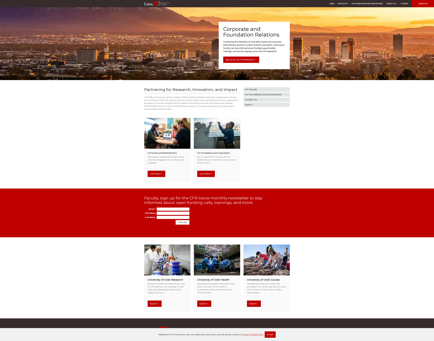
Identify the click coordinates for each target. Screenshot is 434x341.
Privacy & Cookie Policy (253, 335)
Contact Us (391, 3)
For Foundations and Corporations (367, 3)
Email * (152, 209)
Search (405, 3)
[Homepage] (157, 3)
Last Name (150, 217)
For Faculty (343, 3)
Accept (271, 335)
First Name (150, 213)
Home (332, 3)
